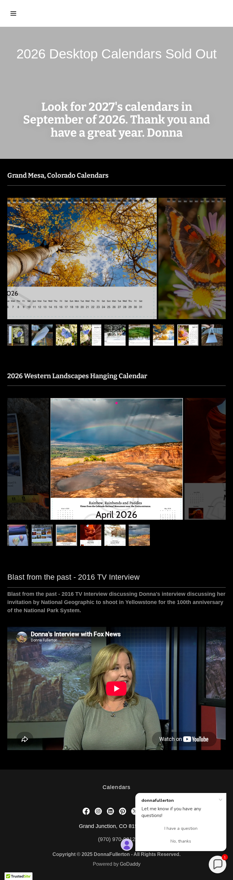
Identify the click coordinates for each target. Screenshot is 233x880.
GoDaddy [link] (130, 864)
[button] (32, 13)
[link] (86, 811)
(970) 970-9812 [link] (116, 839)
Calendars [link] (116, 787)
